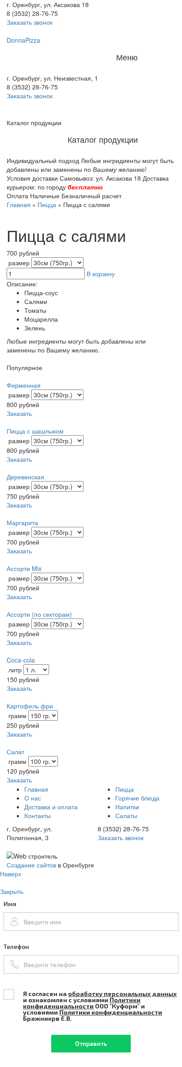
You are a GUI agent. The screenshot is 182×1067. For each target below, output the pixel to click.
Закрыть (11, 891)
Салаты (126, 815)
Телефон (16, 946)
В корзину (101, 273)
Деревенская (25, 476)
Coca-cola (21, 660)
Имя (10, 904)
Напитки (127, 806)
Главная (18, 204)
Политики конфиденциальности (81, 1003)
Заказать (19, 413)
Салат (15, 751)
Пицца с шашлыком (35, 430)
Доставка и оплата (51, 806)
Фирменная (24, 385)
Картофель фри (30, 705)
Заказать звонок (30, 95)
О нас (32, 797)
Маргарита (22, 522)
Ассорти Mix (24, 568)
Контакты (37, 815)
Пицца (47, 204)
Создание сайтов (31, 864)
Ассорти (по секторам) (39, 614)
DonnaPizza (23, 40)
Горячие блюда (137, 797)
